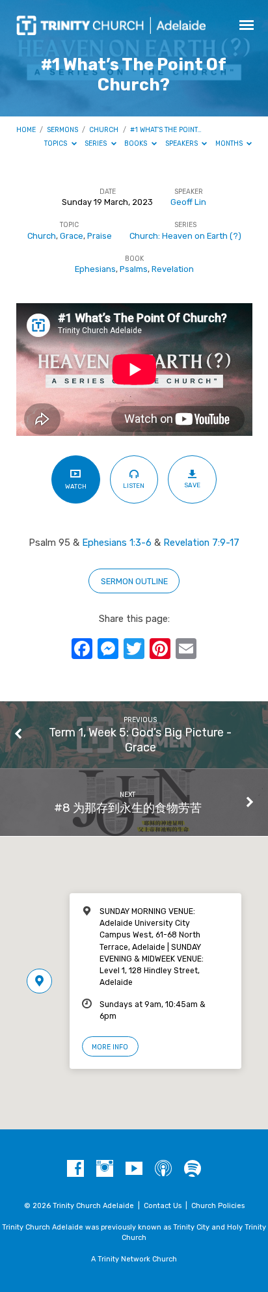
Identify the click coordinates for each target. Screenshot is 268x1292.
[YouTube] (134, 1169)
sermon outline (134, 581)
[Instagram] (104, 1169)
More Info (110, 1047)
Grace (71, 236)
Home (26, 130)
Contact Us (162, 1206)
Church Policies (218, 1206)
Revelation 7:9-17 (201, 542)
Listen (133, 485)
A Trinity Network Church (134, 1259)
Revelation (173, 269)
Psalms (134, 269)
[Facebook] (75, 1169)
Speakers (182, 143)
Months (230, 143)
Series (97, 143)
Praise (99, 236)
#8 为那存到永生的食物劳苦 (128, 807)
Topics (56, 143)
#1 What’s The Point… (166, 130)
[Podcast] (163, 1169)
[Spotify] (192, 1169)
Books (136, 143)
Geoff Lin (188, 202)
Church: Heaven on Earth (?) (185, 236)
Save (192, 485)
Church (103, 130)
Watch (76, 486)
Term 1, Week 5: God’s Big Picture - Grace (140, 739)
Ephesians (95, 269)
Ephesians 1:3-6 (117, 542)
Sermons (62, 130)
